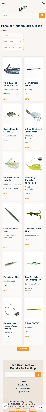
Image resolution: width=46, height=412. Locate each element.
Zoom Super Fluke (11, 277)
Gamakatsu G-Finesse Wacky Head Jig (10, 326)
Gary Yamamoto (8, 242)
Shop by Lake (23, 385)
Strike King (6, 94)
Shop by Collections (23, 388)
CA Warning (33, 411)
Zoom (27, 94)
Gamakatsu (6, 337)
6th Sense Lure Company (10, 188)
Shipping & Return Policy (18, 411)
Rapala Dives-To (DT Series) (10, 130)
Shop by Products (23, 392)
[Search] (42, 15)
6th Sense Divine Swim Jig (11, 178)
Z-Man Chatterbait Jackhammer (33, 130)
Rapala (5, 140)
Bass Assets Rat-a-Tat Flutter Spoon (33, 278)
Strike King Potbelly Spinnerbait (30, 180)
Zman (27, 142)
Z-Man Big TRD (32, 323)
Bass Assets (28, 288)
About (18, 408)
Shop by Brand (23, 381)
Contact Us (26, 408)
